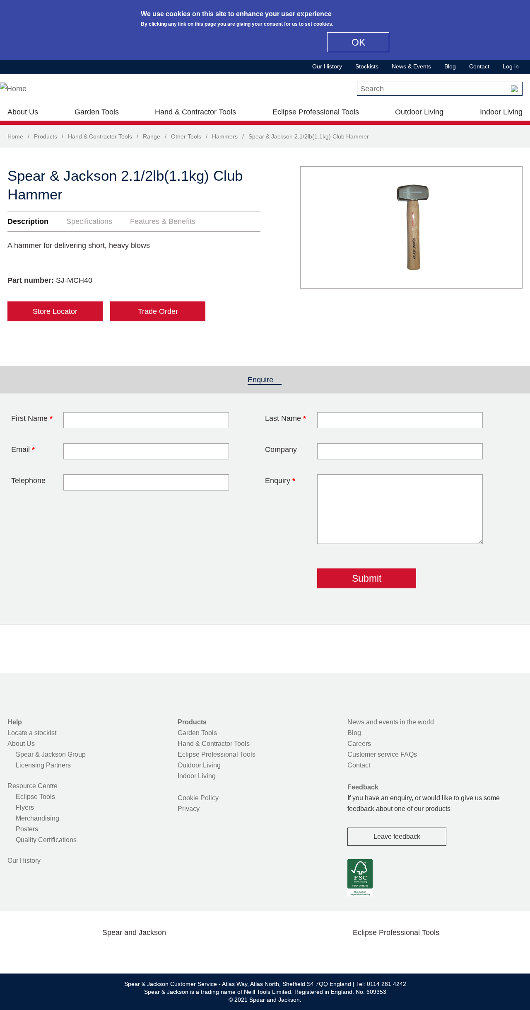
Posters (27, 829)
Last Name (285, 418)
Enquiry (280, 480)
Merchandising (37, 818)
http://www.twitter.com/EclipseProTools (382, 952)
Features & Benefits (162, 221)
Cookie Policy (198, 797)
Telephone (28, 480)
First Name (32, 418)
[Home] (13, 89)
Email (23, 449)
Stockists (366, 66)
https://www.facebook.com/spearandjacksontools (68, 952)
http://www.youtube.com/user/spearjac (173, 952)
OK (358, 42)
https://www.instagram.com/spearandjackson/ (121, 952)
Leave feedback (396, 836)
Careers (359, 743)
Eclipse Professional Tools (315, 112)
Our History (327, 66)
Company (281, 449)
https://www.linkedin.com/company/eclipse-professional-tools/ (435, 952)
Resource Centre (32, 785)
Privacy (189, 808)
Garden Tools (97, 112)
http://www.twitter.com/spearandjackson (94, 952)
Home (15, 136)
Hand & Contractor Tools (195, 112)
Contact (479, 66)
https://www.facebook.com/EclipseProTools (356, 952)
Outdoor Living (419, 112)
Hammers (225, 136)
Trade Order (158, 311)
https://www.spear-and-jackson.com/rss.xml (200, 952)
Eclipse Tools (35, 796)
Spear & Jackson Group (51, 754)
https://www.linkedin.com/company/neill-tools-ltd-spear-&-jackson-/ (147, 952)
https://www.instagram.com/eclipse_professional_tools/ (409, 952)
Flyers (25, 807)
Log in (511, 66)
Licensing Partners (43, 765)
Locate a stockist (31, 732)
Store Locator (55, 311)
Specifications (89, 221)
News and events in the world (390, 722)
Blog (450, 66)
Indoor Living (501, 112)
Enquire (265, 380)
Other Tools (186, 136)
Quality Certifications (46, 839)
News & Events (411, 66)
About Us (22, 112)
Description (27, 221)
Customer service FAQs (382, 754)
